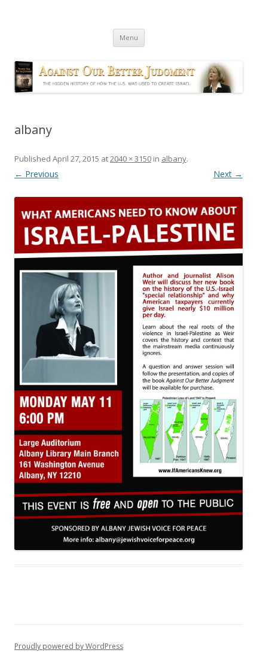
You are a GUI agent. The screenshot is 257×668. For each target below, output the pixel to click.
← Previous (36, 174)
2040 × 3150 (130, 158)
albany (173, 158)
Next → (228, 174)
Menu (129, 37)
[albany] (128, 373)
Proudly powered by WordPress (68, 646)
